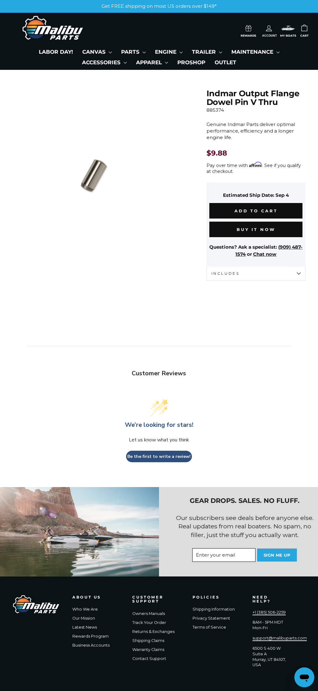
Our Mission (83, 618)
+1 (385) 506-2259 (269, 612)
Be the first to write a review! (159, 456)
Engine (166, 52)
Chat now (264, 254)
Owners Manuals (148, 613)
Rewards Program (90, 636)
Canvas (94, 52)
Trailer (204, 52)
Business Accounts (91, 645)
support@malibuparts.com (279, 638)
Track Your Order (149, 622)
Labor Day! (56, 52)
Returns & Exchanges (153, 631)
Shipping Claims (148, 640)
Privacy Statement (211, 618)
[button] (288, 28)
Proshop (191, 62)
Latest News (84, 627)
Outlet (225, 62)
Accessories (102, 62)
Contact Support (149, 658)
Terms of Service (209, 627)
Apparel (149, 62)
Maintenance (253, 52)
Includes (225, 273)
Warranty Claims (148, 649)
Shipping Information (214, 609)
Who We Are (85, 609)
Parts (131, 52)
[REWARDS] (248, 27)
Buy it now (256, 229)
